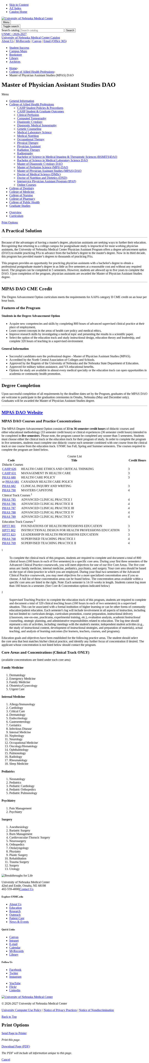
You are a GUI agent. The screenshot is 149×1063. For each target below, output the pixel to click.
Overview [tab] (15, 212)
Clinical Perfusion (28, 115)
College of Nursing (21, 195)
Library (13, 58)
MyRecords (23, 41)
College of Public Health (24, 202)
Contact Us (26, 889)
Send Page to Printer (14, 1033)
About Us (8, 41)
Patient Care (16, 918)
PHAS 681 (12, 481)
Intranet (14, 940)
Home (13, 68)
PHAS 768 (9, 538)
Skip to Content (19, 4)
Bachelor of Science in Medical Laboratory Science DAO (52, 160)
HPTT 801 (9, 526)
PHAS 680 (9, 477)
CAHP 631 (9, 473)
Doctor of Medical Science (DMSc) (39, 174)
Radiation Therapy (28, 149)
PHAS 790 (9, 490)
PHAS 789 (9, 516)
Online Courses (26, 184)
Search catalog (10, 30)
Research (15, 911)
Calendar (14, 947)
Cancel (6, 1059)
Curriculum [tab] (16, 215)
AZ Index (15, 8)
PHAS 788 (9, 512)
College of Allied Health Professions (31, 71)
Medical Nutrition (28, 135)
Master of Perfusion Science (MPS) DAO (42, 167)
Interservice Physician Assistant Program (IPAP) (46, 181)
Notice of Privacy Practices (60, 1010)
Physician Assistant (29, 146)
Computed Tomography (31, 118)
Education (15, 907)
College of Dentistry (21, 188)
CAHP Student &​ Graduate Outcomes (40, 111)
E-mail (13, 944)
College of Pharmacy (22, 198)
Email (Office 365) (55, 41)
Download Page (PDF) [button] (16, 1046)
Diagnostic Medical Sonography (37, 125)
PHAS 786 (9, 503)
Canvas (36, 41)
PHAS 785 (9, 499)
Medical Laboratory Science (34, 132)
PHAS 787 (9, 508)
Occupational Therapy (30, 139)
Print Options (10, 222)
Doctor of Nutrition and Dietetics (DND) (42, 177)
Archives (14, 61)
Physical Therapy (27, 142)
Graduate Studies (19, 205)
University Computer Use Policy (22, 1010)
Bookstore (15, 54)
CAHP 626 (9, 469)
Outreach (15, 914)
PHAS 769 (9, 543)
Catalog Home (18, 11)
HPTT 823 (9, 534)
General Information (21, 101)
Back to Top (9, 1016)
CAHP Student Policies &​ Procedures (40, 108)
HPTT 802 (9, 530)
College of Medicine (21, 191)
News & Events (19, 921)
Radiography (25, 153)
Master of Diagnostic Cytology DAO (40, 163)
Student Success (19, 47)
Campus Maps (18, 51)
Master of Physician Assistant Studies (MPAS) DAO (49, 170)
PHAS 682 (9, 486)
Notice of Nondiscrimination (96, 1010)
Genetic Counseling (29, 128)
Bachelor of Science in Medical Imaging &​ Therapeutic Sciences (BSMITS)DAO (67, 156)
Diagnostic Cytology (29, 122)
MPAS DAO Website (22, 412)
